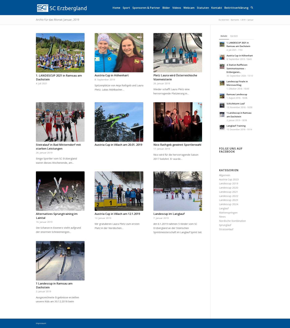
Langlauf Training (236, 125)
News (222, 216)
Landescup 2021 (228, 191)
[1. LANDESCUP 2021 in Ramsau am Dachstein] (60, 53)
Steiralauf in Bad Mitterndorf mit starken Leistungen (58, 146)
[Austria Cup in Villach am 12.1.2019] (119, 191)
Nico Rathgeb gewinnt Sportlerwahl (177, 145)
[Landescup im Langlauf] (177, 191)
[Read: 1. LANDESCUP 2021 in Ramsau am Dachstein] (222, 44)
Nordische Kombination (232, 220)
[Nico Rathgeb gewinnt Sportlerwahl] (177, 122)
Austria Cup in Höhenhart (112, 75)
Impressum (41, 323)
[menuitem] (116, 7)
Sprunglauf (225, 225)
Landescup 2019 (228, 183)
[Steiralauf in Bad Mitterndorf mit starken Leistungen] (60, 122)
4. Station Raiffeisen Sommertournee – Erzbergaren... (237, 68)
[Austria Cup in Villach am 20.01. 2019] (119, 122)
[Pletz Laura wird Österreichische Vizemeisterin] (177, 53)
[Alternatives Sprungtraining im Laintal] (60, 191)
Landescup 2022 (228, 196)
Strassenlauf (226, 229)
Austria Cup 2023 (229, 179)
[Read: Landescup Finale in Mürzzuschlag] (222, 83)
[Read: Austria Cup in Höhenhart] (222, 57)
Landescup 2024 (228, 204)
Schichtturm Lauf (236, 103)
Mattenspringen (228, 212)
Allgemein (224, 175)
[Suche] (252, 7)
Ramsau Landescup (237, 94)
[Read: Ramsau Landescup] (222, 96)
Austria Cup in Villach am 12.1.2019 (117, 214)
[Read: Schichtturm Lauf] (222, 105)
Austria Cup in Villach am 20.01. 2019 (118, 145)
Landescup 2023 (228, 200)
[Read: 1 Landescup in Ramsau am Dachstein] (222, 114)
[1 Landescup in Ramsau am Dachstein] (60, 260)
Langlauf (224, 208)
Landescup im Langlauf (169, 214)
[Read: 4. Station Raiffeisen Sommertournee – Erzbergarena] (222, 66)
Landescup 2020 (228, 187)
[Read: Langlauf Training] (222, 127)
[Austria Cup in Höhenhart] (119, 53)
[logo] (62, 7)
